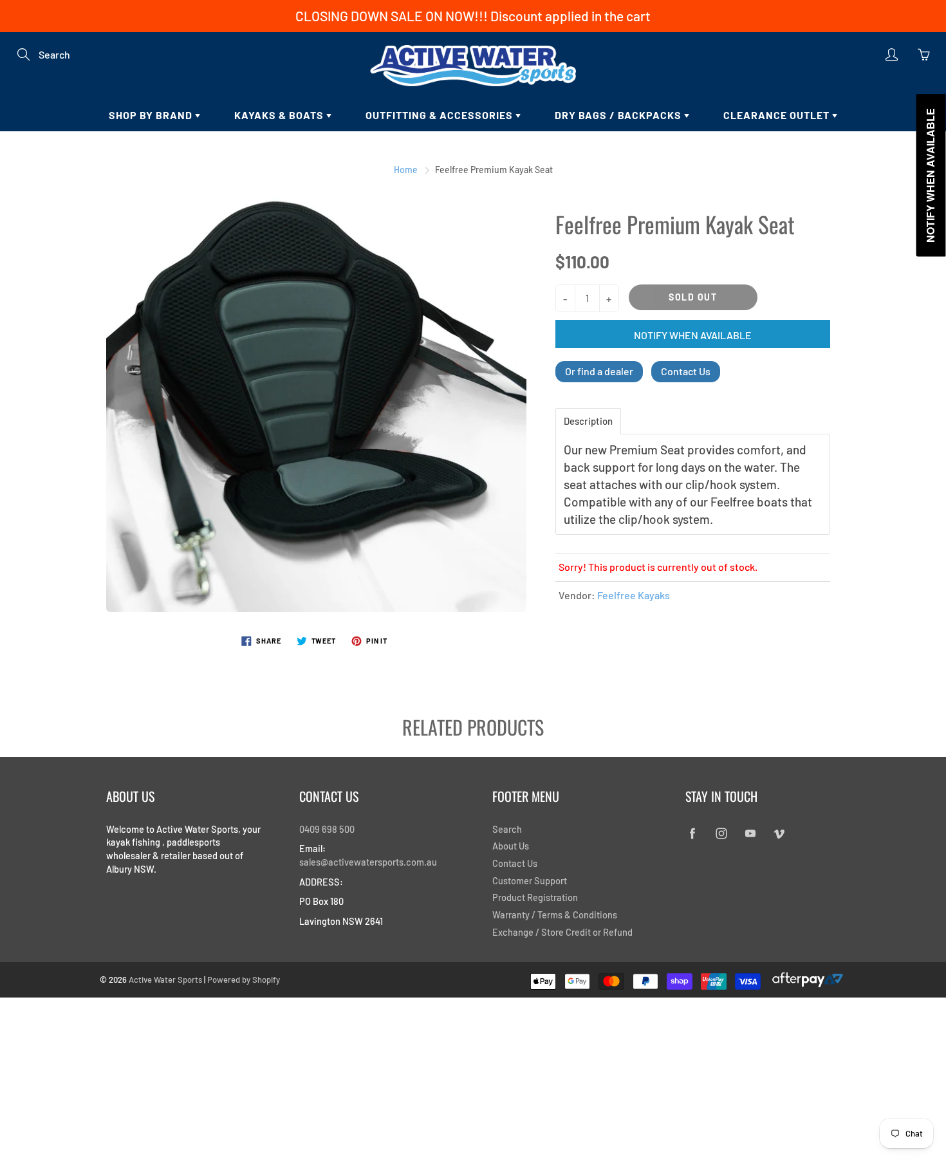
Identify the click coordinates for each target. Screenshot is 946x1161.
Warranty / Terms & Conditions (554, 914)
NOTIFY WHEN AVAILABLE (693, 335)
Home (406, 169)
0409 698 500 (327, 829)
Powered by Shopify (243, 979)
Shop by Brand (152, 115)
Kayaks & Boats (280, 115)
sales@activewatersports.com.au (368, 862)
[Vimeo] (779, 833)
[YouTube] (750, 833)
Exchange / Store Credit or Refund (562, 932)
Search (507, 829)
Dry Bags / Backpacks (619, 115)
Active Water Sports (165, 979)
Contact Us (685, 371)
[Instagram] (721, 833)
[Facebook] (692, 833)
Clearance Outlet (777, 115)
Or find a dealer (599, 371)
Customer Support (529, 880)
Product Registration (535, 897)
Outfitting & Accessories (440, 115)
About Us (510, 845)
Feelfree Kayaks (633, 595)
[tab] (588, 421)
